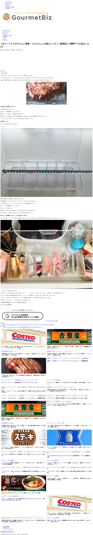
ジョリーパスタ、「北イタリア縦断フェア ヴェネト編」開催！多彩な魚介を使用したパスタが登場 (69, 472)
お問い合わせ (6, 527)
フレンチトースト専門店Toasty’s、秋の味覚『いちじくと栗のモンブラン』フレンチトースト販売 (23, 455)
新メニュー (8, 4)
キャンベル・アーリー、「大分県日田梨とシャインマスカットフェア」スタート (20, 382)
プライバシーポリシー (8, 528)
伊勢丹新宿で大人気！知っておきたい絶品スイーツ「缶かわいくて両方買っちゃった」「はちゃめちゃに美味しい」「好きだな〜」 (23, 354)
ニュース (8, 5)
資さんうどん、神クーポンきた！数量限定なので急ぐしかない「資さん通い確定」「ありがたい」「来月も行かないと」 (68, 521)
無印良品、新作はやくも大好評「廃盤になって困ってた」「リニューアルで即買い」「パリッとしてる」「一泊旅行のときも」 (69, 354)
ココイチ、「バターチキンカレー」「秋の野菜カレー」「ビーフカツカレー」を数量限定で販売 (23, 398)
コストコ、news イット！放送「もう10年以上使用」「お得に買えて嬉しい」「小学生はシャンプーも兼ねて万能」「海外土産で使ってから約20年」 (68, 514)
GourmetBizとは (6, 526)
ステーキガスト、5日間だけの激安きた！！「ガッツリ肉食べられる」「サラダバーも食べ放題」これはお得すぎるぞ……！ (23, 448)
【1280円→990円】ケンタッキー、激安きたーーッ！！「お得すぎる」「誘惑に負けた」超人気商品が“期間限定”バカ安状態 (68, 479)
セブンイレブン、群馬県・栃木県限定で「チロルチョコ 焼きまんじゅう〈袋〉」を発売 (67, 398)
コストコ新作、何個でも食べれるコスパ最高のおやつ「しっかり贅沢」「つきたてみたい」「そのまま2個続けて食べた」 (69, 426)
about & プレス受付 (10, 6)
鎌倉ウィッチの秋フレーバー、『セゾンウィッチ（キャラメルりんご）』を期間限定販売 (67, 360)
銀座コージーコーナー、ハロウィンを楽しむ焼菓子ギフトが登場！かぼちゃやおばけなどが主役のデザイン (23, 391)
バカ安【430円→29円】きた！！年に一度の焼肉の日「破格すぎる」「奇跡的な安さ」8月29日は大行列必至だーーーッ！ (23, 376)
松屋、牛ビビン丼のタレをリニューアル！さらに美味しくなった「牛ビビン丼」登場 (21, 492)
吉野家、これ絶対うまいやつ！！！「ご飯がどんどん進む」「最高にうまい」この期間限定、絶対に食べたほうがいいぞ (69, 347)
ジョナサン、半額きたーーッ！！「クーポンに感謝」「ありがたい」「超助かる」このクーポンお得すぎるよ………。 (69, 463)
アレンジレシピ (9, 2)
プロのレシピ (9, 1)
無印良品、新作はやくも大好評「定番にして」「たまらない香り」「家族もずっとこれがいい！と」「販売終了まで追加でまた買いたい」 (69, 390)
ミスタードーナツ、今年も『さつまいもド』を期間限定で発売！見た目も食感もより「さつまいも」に (23, 472)
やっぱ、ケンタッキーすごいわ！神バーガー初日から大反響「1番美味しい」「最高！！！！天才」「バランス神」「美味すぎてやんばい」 (68, 404)
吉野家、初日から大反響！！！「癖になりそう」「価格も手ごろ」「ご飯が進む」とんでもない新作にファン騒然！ (23, 419)
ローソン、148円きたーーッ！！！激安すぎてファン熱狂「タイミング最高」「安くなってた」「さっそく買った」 (68, 448)
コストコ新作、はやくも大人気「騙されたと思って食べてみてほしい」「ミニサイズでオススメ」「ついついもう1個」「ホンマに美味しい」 (23, 347)
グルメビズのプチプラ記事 (51, 320)
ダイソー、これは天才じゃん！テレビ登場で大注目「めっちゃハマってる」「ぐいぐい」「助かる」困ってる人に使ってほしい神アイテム (23, 499)
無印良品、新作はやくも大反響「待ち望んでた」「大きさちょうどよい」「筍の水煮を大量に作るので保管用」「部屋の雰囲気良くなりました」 (23, 521)
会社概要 (8, 8)
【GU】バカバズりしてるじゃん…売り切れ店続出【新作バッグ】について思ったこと (22, 327)
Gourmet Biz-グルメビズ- (7, 531)
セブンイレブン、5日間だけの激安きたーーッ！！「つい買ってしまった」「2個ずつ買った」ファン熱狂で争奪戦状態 (23, 463)
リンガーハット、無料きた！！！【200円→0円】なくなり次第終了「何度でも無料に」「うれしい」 (69, 383)
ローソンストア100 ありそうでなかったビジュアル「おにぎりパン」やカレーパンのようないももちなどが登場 (28, 324)
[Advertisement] (24, 25)
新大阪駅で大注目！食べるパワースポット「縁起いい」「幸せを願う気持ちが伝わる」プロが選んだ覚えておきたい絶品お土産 (23, 426)
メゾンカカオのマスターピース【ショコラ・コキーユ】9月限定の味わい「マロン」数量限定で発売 (68, 456)
